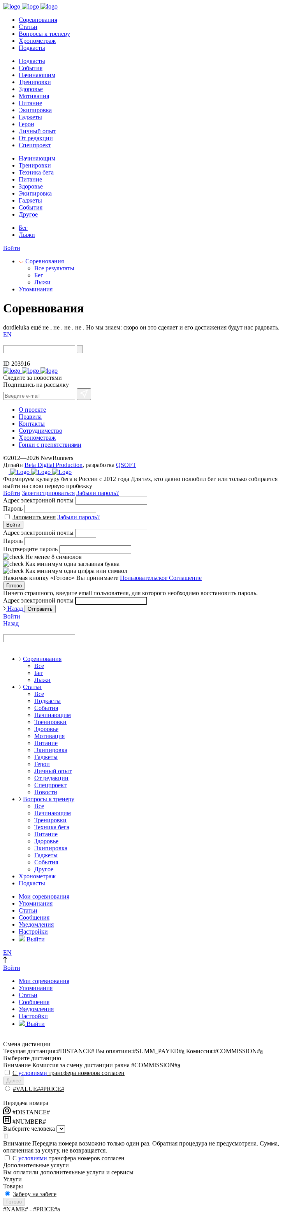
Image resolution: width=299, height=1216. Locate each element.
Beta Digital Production (54, 465)
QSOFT (126, 465)
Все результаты (54, 268)
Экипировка (35, 110)
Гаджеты (30, 117)
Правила (30, 416)
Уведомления (36, 924)
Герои (26, 124)
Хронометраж (37, 40)
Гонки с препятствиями (50, 444)
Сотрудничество (40, 430)
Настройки (33, 931)
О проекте (32, 409)
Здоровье (31, 89)
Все (39, 666)
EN (7, 334)
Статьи (28, 26)
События (30, 68)
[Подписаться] (84, 394)
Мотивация (34, 96)
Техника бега (36, 172)
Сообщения (34, 917)
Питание (30, 103)
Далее (13, 1081)
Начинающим (37, 75)
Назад (15, 608)
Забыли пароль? (97, 493)
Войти (11, 248)
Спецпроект (35, 145)
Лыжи (27, 234)
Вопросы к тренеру (44, 33)
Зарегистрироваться (48, 493)
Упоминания (36, 289)
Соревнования (38, 19)
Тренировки (35, 82)
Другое (28, 214)
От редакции (36, 138)
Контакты (32, 423)
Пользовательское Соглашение (161, 578)
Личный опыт (37, 131)
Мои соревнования (44, 896)
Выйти (35, 939)
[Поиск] (80, 349)
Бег (23, 227)
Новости (45, 792)
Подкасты (32, 47)
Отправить (40, 609)
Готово (14, 586)
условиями (32, 1073)
